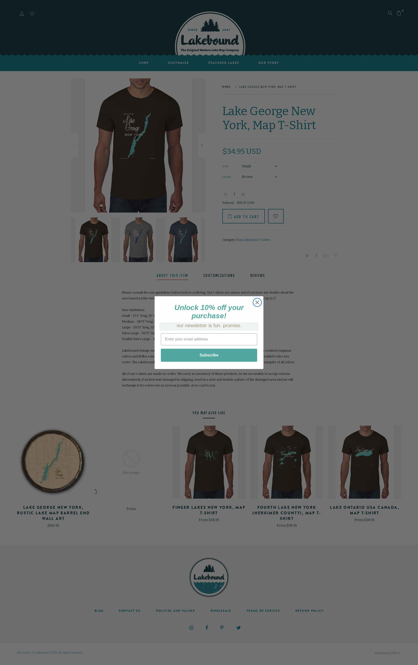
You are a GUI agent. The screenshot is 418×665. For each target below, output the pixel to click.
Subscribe (209, 355)
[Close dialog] (257, 302)
